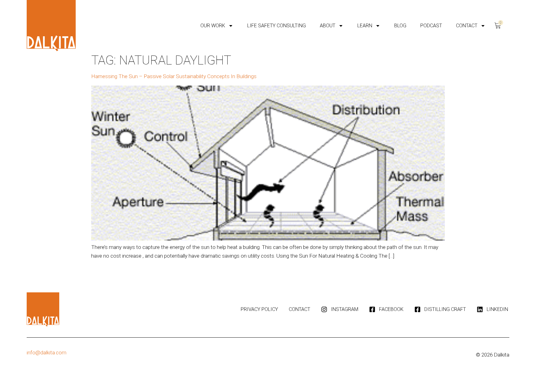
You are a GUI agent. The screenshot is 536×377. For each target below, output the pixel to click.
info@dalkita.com (46, 352)
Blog (400, 26)
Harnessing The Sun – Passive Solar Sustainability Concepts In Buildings (174, 76)
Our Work (212, 26)
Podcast (431, 26)
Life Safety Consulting (276, 26)
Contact (466, 26)
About (327, 26)
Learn (364, 26)
